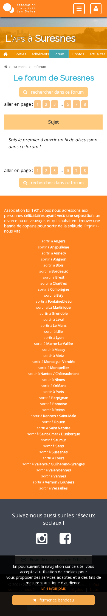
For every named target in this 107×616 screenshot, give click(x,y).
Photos (78, 53)
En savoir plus (53, 588)
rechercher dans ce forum (55, 92)
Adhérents (40, 53)
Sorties (20, 53)
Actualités (97, 53)
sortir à (53, 241)
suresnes (20, 66)
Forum (59, 53)
